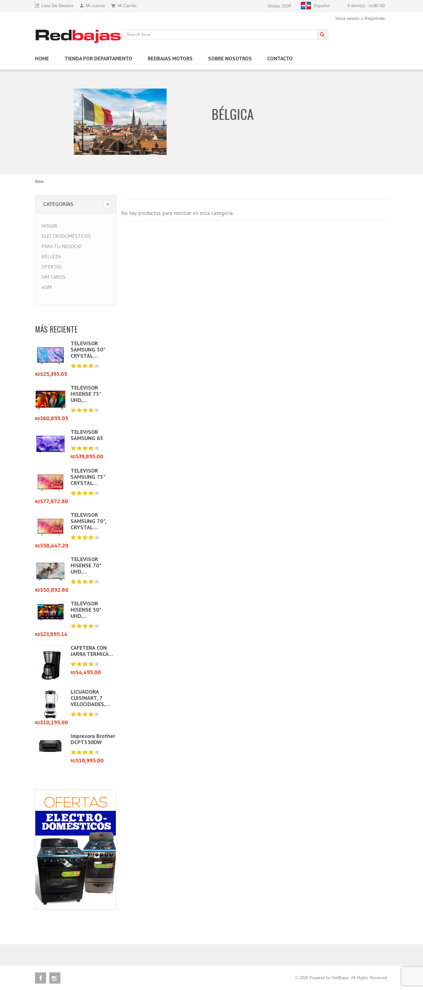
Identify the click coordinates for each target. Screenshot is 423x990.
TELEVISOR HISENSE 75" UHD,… (86, 393)
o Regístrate (373, 18)
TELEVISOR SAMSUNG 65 (87, 435)
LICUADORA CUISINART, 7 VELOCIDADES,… (90, 698)
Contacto (280, 58)
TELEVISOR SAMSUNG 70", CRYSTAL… (88, 521)
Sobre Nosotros (230, 58)
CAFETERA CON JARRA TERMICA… (92, 650)
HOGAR (49, 226)
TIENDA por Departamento (98, 58)
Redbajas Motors (170, 58)
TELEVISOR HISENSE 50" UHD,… (86, 609)
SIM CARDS (53, 277)
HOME (42, 58)
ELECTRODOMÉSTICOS (66, 236)
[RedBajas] (78, 36)
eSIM (46, 287)
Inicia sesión (347, 18)
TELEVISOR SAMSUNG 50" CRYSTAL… (88, 349)
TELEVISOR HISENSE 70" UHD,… (86, 565)
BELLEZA (51, 256)
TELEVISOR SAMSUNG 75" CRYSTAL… (88, 476)
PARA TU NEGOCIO (61, 246)
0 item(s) (366, 5)
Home (39, 181)
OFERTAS (51, 267)
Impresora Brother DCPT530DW (93, 739)
